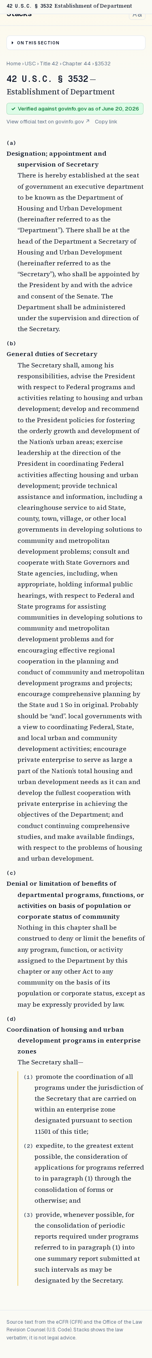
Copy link (106, 121)
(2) (28, 1146)
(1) (28, 1077)
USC (30, 63)
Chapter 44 (76, 63)
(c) (11, 873)
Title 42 (49, 63)
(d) (11, 1019)
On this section (38, 43)
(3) (28, 1215)
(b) (11, 343)
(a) (11, 143)
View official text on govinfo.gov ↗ (48, 121)
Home (13, 63)
